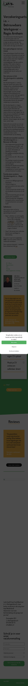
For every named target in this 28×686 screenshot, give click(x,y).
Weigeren (14, 346)
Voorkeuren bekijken (14, 351)
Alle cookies (14, 342)
